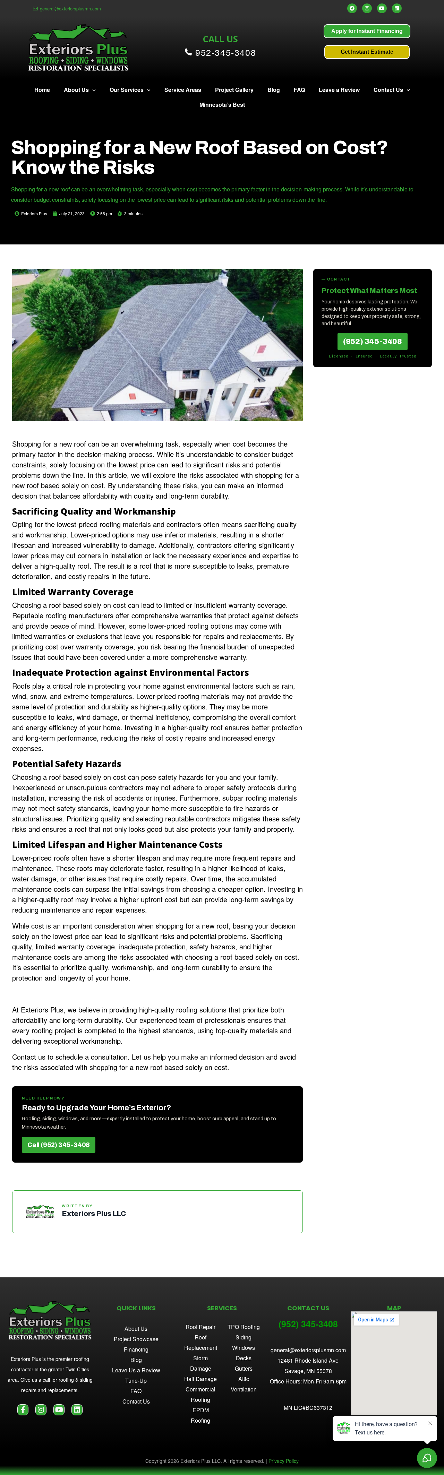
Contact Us (388, 90)
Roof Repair (200, 1327)
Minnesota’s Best (222, 105)
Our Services (127, 90)
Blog (273, 90)
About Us (76, 90)
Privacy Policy (283, 1460)
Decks (243, 1358)
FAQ (299, 90)
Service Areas (182, 90)
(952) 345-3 (301, 1324)
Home (42, 90)
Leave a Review (339, 90)
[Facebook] (352, 8)
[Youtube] (382, 8)
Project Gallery (234, 90)
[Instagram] (367, 8)
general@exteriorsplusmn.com (308, 1350)
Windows (243, 1348)
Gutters (244, 1368)
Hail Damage (200, 1379)
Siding (243, 1337)
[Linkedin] (397, 8)
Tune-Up (136, 1381)
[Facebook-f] (22, 1409)
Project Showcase (136, 1339)
